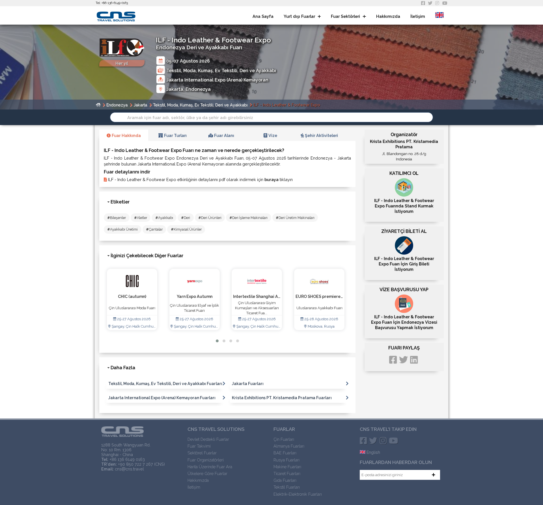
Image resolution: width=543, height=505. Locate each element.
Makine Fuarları (287, 466)
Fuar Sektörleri (346, 16)
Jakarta (174, 89)
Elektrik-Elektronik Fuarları (297, 494)
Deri (185, 218)
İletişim (417, 16)
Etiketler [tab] (120, 202)
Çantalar (154, 229)
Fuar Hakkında (126, 135)
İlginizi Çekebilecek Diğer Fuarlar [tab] (147, 255)
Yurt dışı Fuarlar (300, 16)
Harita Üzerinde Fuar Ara (210, 466)
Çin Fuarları (283, 439)
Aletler (140, 218)
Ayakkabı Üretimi (122, 229)
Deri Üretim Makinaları (295, 218)
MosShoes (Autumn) (319, 296)
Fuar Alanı (223, 135)
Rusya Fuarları (286, 459)
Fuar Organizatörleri (206, 459)
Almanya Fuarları (288, 446)
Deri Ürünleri (209, 218)
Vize (272, 135)
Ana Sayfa (263, 16)
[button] (217, 341)
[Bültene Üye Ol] (434, 474)
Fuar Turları (175, 135)
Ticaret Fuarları (286, 473)
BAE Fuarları (284, 452)
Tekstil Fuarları (286, 487)
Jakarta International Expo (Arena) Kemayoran (217, 79)
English (372, 452)
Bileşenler (116, 218)
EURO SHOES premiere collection (265, 296)
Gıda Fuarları (284, 480)
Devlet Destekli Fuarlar (208, 439)
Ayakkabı (164, 218)
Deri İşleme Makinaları (248, 218)
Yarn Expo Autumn (132, 296)
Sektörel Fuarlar (202, 452)
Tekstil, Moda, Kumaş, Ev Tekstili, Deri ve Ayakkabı (221, 70)
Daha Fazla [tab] (123, 367)
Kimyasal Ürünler (186, 229)
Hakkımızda (388, 16)
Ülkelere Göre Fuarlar (207, 473)
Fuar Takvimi (199, 446)
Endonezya (198, 89)
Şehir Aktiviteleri (321, 135)
